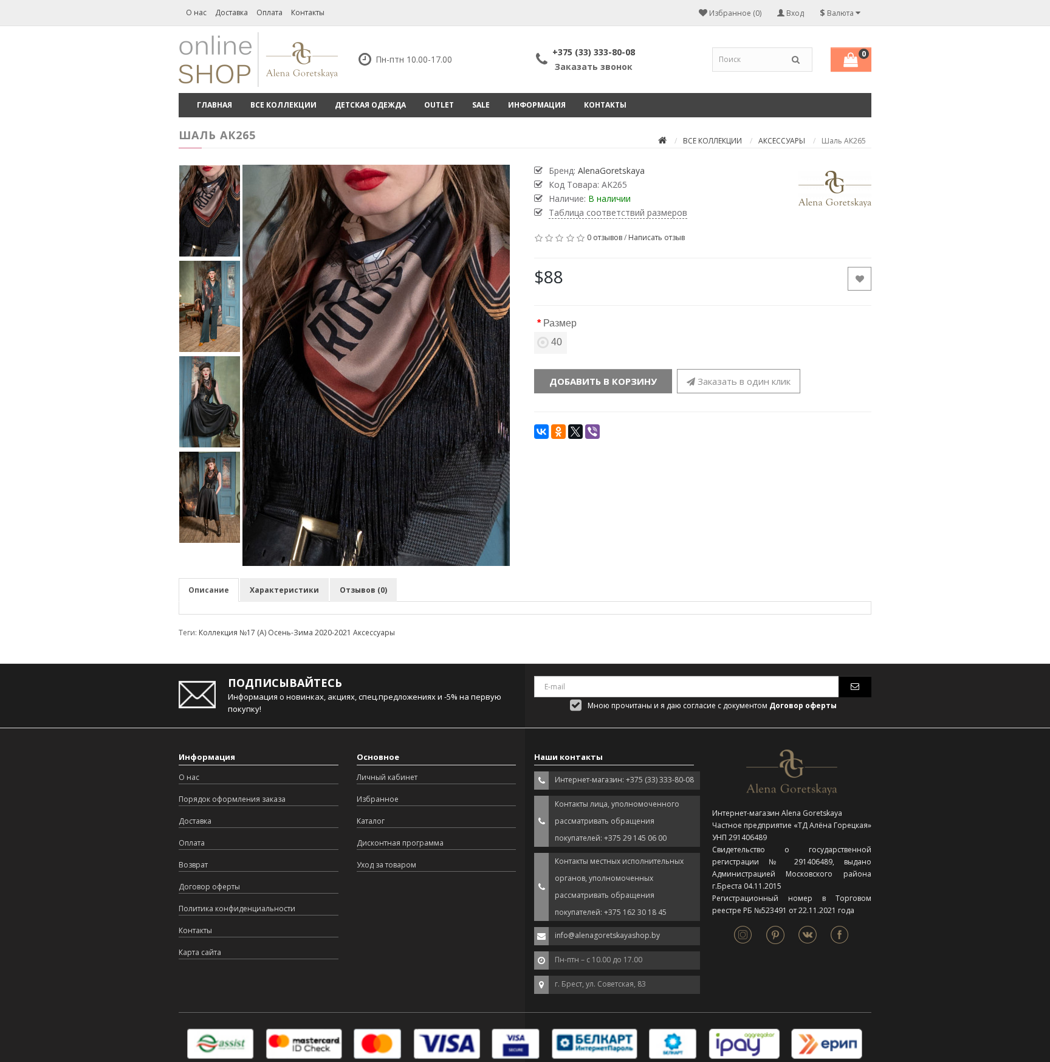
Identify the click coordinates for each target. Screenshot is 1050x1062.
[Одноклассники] (558, 431)
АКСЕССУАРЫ (781, 141)
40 (556, 342)
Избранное (378, 799)
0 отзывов (604, 237)
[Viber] (592, 431)
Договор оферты (209, 886)
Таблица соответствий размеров (618, 212)
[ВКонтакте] (541, 431)
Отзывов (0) (363, 590)
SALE (481, 105)
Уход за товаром (386, 865)
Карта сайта (200, 952)
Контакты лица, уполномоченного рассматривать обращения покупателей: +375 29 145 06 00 (617, 821)
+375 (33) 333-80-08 (593, 52)
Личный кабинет (387, 777)
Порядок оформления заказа (232, 799)
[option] (376, 365)
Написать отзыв (656, 237)
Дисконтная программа (400, 843)
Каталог (371, 821)
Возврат (193, 865)
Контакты (307, 12)
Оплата (269, 12)
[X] (575, 431)
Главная (214, 105)
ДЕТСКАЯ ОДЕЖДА (370, 105)
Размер (560, 323)
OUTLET (439, 105)
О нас (196, 12)
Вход (794, 13)
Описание (208, 590)
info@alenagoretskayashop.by (607, 935)
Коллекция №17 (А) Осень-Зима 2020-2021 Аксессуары (297, 632)
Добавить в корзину (603, 381)
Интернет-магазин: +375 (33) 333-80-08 (624, 779)
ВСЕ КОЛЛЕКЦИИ (283, 105)
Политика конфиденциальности (237, 908)
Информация (537, 105)
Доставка (231, 12)
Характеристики (284, 590)
